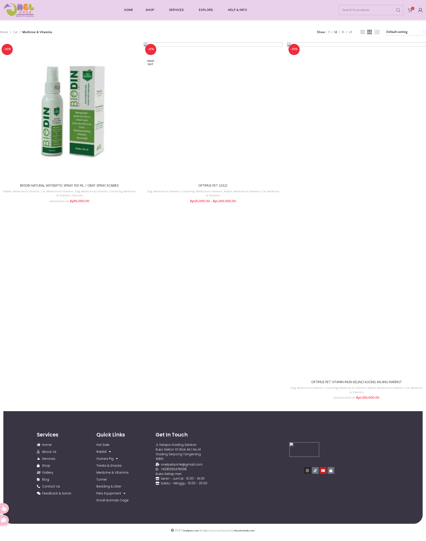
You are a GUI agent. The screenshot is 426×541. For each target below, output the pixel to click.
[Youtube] (323, 470)
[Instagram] (307, 470)
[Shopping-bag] (331, 470)
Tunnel (101, 479)
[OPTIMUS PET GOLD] (213, 112)
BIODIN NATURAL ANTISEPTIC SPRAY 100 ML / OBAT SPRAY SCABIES (69, 186)
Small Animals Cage (112, 500)
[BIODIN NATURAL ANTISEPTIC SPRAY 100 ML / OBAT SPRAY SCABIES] (69, 112)
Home (4, 32)
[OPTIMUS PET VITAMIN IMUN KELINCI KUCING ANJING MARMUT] (356, 210)
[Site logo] (19, 10)
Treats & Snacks (109, 465)
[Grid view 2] (362, 32)
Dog (77, 191)
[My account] (420, 10)
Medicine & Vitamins (26, 191)
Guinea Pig (115, 191)
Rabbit (7, 191)
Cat (15, 32)
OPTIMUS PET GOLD (212, 186)
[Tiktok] (315, 470)
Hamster (77, 195)
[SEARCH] (398, 10)
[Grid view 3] (369, 32)
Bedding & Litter (108, 486)
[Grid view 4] (377, 32)
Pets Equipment (108, 493)
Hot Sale (102, 445)
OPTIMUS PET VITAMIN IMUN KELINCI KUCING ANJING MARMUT (356, 382)
